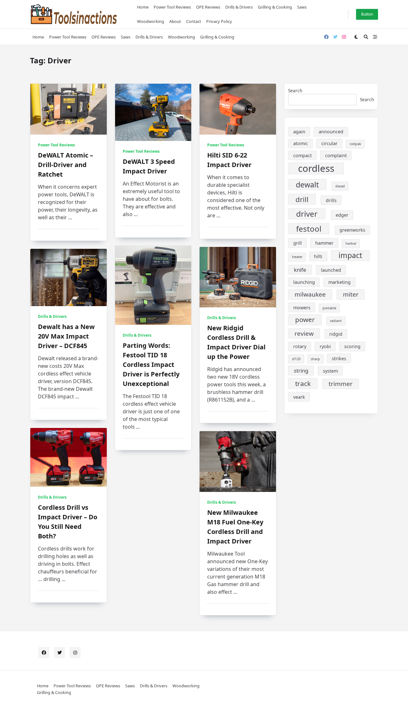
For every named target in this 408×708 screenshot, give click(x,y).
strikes (339, 358)
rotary (299, 346)
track (303, 383)
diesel (340, 186)
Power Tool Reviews (172, 7)
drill (302, 199)
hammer (324, 243)
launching (304, 282)
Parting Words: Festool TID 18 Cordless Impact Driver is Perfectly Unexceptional (151, 364)
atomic (300, 143)
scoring (352, 346)
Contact (193, 21)
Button (367, 14)
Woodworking (150, 21)
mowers (301, 308)
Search (295, 91)
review (304, 333)
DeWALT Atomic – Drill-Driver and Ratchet (65, 165)
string (301, 370)
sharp (315, 359)
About (175, 21)
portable (329, 308)
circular (329, 143)
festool (308, 228)
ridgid (335, 334)
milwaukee (310, 294)
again (299, 132)
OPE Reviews (208, 7)
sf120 (296, 359)
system (330, 371)
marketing (339, 282)
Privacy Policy (219, 21)
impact (350, 255)
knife (300, 269)
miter (351, 294)
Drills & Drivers (239, 7)
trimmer (341, 384)
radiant (336, 321)
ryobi (325, 346)
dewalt (307, 184)
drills (331, 200)
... (70, 217)
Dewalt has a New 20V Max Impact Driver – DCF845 (66, 336)
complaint (336, 155)
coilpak (355, 144)
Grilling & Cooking (275, 7)
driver (306, 213)
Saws (302, 7)
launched (331, 270)
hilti (318, 256)
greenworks (352, 230)
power (305, 319)
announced (331, 132)
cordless (316, 169)
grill (297, 243)
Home (143, 7)
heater (297, 257)
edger (342, 215)
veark (299, 397)
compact (302, 155)
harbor (351, 243)
